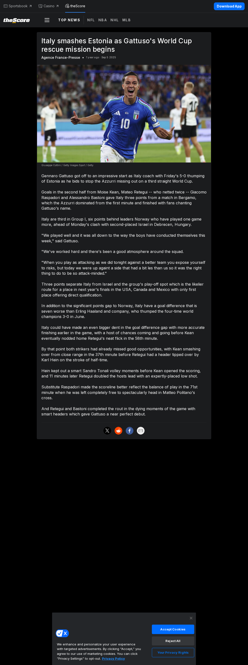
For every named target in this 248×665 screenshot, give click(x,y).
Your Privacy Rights (173, 652)
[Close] (191, 618)
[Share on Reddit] (118, 431)
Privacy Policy (113, 658)
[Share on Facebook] (129, 431)
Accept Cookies (173, 629)
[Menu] (47, 20)
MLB (126, 20)
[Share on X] (107, 431)
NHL (114, 20)
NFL (91, 20)
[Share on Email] (141, 431)
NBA (102, 20)
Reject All (172, 641)
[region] (124, 638)
